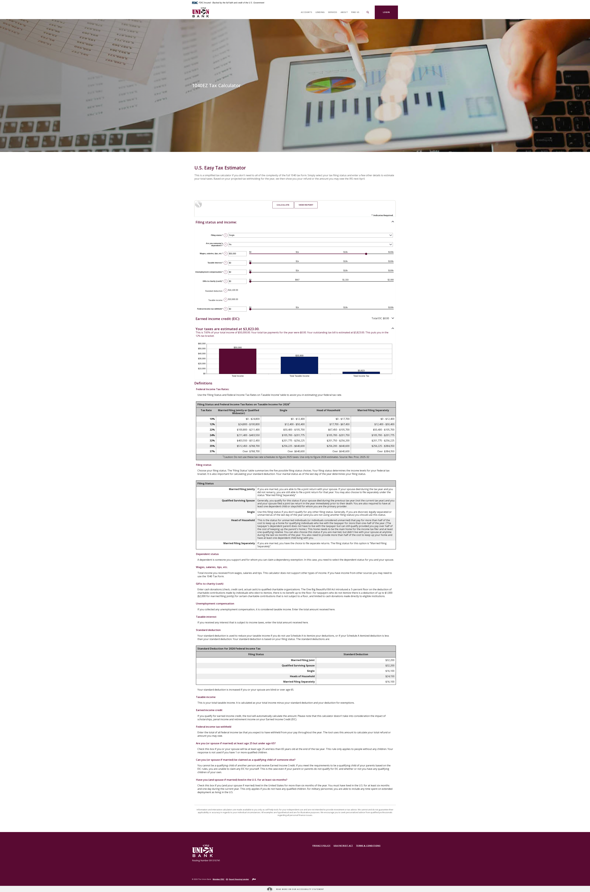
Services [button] (332, 12)
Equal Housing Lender (239, 879)
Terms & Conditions (368, 845)
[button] (295, 222)
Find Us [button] (355, 12)
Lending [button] (320, 12)
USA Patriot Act (343, 845)
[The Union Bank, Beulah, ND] (200, 12)
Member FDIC (218, 879)
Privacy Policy (321, 845)
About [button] (344, 12)
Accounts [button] (306, 12)
